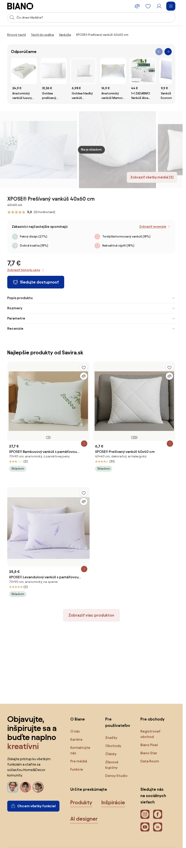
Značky (111, 738)
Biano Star (148, 753)
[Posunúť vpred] (168, 51)
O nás (75, 731)
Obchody (113, 746)
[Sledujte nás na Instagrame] (144, 814)
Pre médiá (78, 761)
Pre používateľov (117, 722)
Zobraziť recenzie (152, 226)
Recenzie (15, 328)
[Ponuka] (170, 6)
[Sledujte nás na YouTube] (144, 826)
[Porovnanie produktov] (137, 6)
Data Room (149, 761)
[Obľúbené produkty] (148, 6)
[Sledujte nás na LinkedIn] (157, 826)
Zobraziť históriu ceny (23, 270)
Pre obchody (152, 719)
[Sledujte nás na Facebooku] (157, 814)
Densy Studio (116, 776)
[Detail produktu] (84, 443)
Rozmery (14, 308)
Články (111, 754)
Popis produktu (20, 298)
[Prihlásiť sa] (159, 6)
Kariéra (76, 739)
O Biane (77, 719)
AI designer (84, 819)
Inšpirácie (113, 802)
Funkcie (76, 769)
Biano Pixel (149, 745)
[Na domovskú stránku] (20, 6)
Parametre (16, 318)
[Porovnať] (83, 376)
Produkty (81, 802)
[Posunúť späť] (159, 51)
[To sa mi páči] (83, 367)
